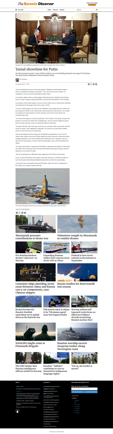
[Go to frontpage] (36, 4)
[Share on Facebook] (89, 84)
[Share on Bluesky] (96, 84)
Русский (20, 10)
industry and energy (22, 209)
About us (18, 391)
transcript (27, 94)
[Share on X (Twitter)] (91, 84)
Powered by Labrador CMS (57, 431)
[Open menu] (16, 10)
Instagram (77, 406)
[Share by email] (94, 84)
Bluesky (77, 400)
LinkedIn (77, 410)
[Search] (96, 10)
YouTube (77, 412)
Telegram (77, 408)
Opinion (62, 10)
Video (49, 10)
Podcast (55, 10)
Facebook (77, 404)
